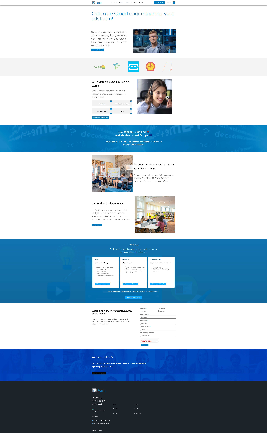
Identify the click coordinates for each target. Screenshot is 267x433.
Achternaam (161, 308)
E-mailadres (143, 320)
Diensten (121, 2)
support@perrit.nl (106, 420)
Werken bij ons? (137, 413)
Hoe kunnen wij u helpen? (147, 332)
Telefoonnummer (145, 326)
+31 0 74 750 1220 (98, 423)
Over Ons (141, 2)
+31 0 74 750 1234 (100, 330)
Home (114, 404)
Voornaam (143, 308)
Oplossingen (114, 2)
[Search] (174, 2)
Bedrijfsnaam (144, 314)
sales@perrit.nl (100, 331)
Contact (136, 408)
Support (136, 2)
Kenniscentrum (129, 2)
